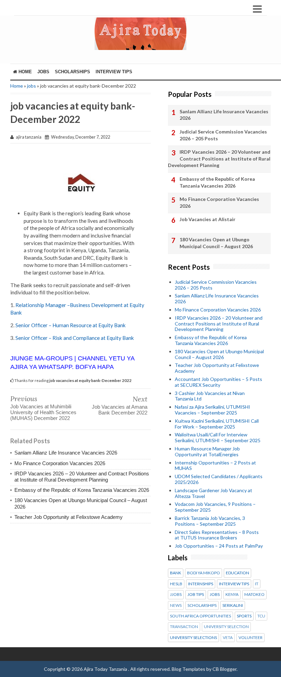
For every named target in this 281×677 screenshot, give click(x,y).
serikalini (232, 605)
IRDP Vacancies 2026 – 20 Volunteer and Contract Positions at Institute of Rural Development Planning (81, 477)
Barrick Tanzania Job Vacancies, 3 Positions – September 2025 (210, 521)
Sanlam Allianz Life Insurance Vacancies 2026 (65, 453)
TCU (261, 616)
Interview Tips (114, 71)
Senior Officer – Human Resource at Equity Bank (70, 325)
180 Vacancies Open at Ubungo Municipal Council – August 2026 (216, 243)
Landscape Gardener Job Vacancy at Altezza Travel (213, 493)
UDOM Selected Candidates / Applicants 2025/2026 (218, 479)
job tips (195, 594)
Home (24, 71)
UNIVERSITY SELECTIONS (193, 637)
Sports (244, 616)
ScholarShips (72, 71)
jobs (31, 86)
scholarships (202, 605)
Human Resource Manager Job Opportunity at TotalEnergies (207, 451)
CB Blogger (224, 669)
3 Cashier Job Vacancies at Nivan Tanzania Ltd (210, 396)
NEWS (176, 605)
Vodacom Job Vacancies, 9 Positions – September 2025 (215, 507)
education (237, 573)
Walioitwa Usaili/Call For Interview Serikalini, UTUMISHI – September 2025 (217, 437)
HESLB (176, 584)
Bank (175, 573)
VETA (228, 637)
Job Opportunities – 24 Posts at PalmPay (219, 546)
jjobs (176, 594)
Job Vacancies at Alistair (207, 219)
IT (256, 584)
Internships (200, 584)
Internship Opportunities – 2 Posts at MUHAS (215, 465)
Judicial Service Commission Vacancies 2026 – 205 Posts (223, 135)
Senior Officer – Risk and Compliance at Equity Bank (74, 338)
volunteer (250, 637)
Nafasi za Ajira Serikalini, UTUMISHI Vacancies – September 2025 (212, 410)
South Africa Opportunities (200, 616)
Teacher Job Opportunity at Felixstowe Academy (68, 517)
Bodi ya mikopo (203, 573)
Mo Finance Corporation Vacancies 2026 (59, 463)
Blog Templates (188, 669)
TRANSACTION (184, 626)
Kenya (232, 594)
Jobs (43, 71)
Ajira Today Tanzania (106, 669)
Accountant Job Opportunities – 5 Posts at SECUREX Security (218, 382)
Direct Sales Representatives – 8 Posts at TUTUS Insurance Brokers (217, 535)
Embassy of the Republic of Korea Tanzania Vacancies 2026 (81, 490)
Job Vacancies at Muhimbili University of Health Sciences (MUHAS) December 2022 (43, 412)
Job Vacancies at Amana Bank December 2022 (119, 410)
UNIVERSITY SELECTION (226, 626)
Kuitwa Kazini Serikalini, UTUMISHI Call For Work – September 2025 (217, 424)
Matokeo (254, 594)
